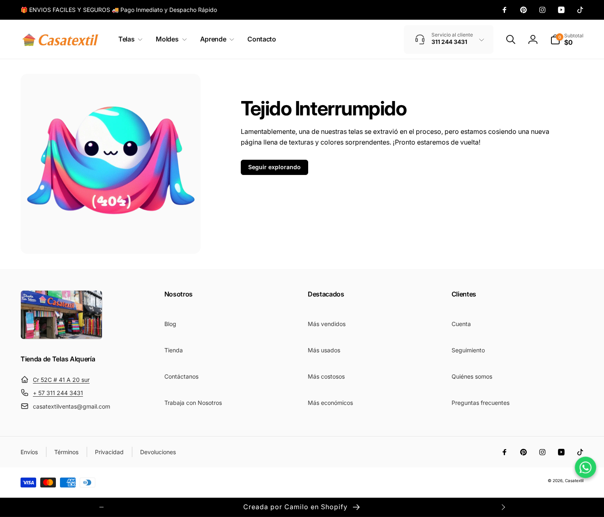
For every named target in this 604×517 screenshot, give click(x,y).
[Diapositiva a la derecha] (503, 507)
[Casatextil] (62, 337)
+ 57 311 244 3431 (58, 392)
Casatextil (574, 480)
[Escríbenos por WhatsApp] (585, 467)
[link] (119, 9)
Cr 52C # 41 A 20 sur (61, 379)
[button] (128, 39)
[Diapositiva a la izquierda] (101, 507)
